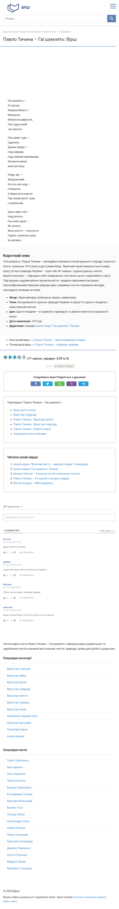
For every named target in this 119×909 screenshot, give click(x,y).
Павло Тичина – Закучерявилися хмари (59, 340)
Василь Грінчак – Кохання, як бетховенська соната (46, 473)
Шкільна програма (19, 722)
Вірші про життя (17, 695)
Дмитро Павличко (19, 848)
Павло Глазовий (17, 834)
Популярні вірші (17, 729)
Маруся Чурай (16, 861)
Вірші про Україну (18, 702)
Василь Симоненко (19, 787)
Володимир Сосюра (19, 794)
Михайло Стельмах (19, 868)
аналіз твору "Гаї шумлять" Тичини (57, 325)
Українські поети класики (29, 433)
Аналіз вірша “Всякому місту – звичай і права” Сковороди (50, 464)
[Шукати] (111, 18)
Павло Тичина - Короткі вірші (32, 429)
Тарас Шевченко (18, 760)
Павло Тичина (65, 366)
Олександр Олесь (18, 821)
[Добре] (19, 357)
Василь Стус (15, 807)
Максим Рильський (19, 801)
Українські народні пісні (22, 716)
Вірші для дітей (16, 682)
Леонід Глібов (16, 814)
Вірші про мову (16, 709)
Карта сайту (10, 901)
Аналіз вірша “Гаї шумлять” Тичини (35, 469)
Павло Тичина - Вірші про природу (35, 424)
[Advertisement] (59, 73)
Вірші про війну (16, 675)
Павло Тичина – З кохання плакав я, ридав (41, 478)
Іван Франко (15, 767)
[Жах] (5, 357)
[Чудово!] (24, 357)
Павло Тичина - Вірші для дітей (33, 419)
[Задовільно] (14, 357)
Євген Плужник (17, 855)
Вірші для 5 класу (24, 410)
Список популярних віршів (89, 897)
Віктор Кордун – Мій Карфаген (33, 483)
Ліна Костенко (16, 780)
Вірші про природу (25, 414)
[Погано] (10, 357)
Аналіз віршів (15, 736)
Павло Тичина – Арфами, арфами (56, 344)
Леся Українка (16, 773)
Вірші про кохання (18, 668)
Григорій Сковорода (20, 841)
